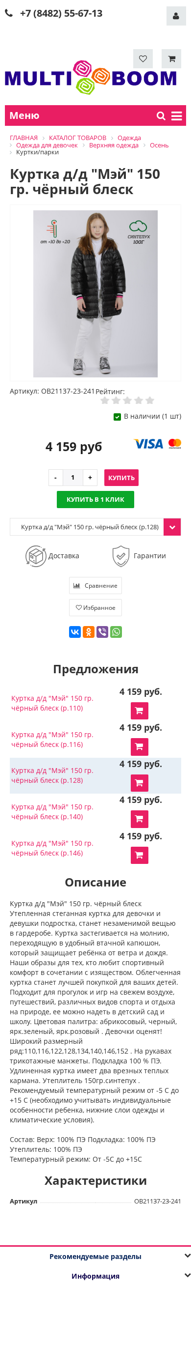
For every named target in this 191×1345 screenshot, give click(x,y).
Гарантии (149, 555)
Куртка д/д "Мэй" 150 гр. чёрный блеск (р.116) (52, 739)
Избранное (99, 607)
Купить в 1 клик (95, 499)
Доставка (63, 555)
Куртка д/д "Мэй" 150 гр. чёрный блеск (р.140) (52, 811)
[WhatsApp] (116, 632)
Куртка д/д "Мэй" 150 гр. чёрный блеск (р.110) (52, 703)
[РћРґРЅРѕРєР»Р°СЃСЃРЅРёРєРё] (89, 632)
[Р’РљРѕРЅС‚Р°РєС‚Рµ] (75, 632)
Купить (121, 477)
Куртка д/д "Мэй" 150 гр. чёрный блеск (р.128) (52, 775)
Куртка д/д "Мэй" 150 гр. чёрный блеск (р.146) (52, 848)
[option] (95, 293)
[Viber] (102, 632)
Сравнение (100, 585)
